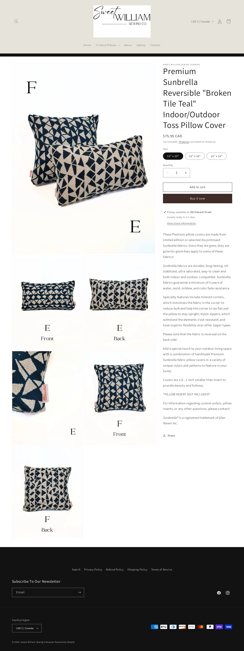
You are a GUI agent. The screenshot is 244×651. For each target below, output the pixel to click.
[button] (16, 21)
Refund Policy (115, 569)
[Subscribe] (79, 592)
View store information (181, 223)
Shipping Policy (137, 569)
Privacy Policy (93, 569)
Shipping (184, 141)
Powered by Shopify (65, 642)
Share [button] (171, 435)
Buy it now (197, 198)
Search (76, 569)
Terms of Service (161, 569)
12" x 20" (173, 156)
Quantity (168, 165)
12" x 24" (195, 156)
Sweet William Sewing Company (37, 642)
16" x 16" (216, 156)
